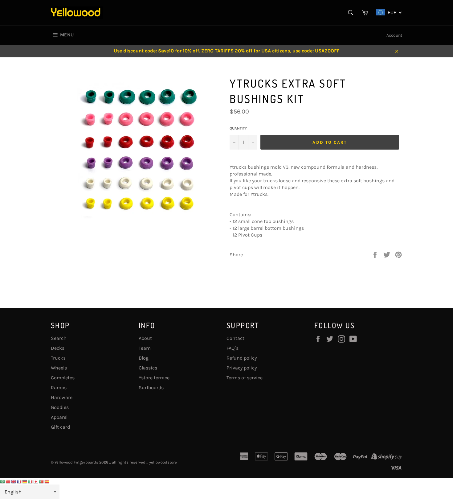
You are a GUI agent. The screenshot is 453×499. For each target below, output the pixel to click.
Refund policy (241, 358)
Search (59, 338)
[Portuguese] (41, 481)
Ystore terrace (154, 378)
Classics (148, 368)
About (145, 338)
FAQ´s (232, 348)
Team (145, 348)
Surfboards (151, 387)
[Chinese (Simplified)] (8, 481)
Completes (63, 378)
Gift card (60, 427)
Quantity (238, 128)
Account (394, 35)
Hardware (61, 397)
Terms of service (244, 378)
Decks (57, 348)
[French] (19, 481)
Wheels (59, 368)
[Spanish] (47, 481)
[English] (14, 481)
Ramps (59, 387)
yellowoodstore (163, 462)
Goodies (60, 407)
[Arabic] (3, 481)
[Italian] (30, 481)
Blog (144, 358)
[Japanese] (36, 481)
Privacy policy (241, 368)
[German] (25, 481)
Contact (235, 338)
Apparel (59, 417)
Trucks (58, 358)
